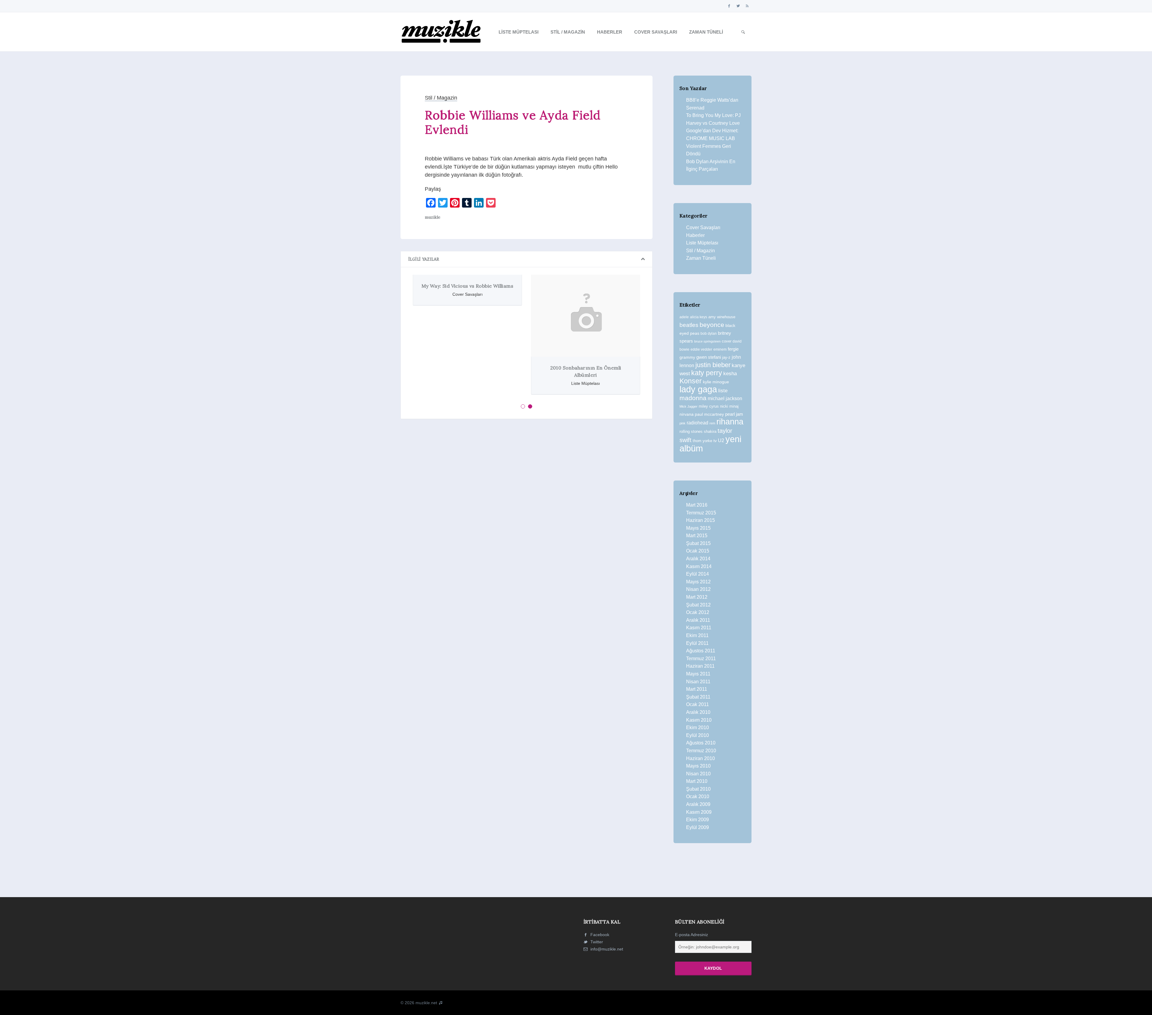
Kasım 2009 (699, 812)
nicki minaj (729, 406)
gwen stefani (708, 357)
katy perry (706, 373)
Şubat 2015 (698, 543)
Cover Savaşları (655, 31)
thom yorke (702, 441)
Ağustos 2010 (701, 742)
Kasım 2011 (698, 627)
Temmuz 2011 (701, 658)
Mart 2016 (696, 504)
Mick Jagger (689, 406)
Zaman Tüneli (706, 31)
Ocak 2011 (697, 704)
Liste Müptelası (518, 31)
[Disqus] (526, 506)
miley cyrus (709, 406)
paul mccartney (709, 414)
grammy (687, 357)
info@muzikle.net (606, 949)
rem (712, 423)
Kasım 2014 (699, 566)
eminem (720, 349)
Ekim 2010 (697, 727)
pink (683, 423)
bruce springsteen (707, 341)
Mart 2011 (696, 689)
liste (723, 391)
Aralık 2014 (698, 558)
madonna (693, 398)
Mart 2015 (696, 535)
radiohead (697, 422)
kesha (730, 373)
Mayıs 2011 (698, 673)
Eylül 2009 (697, 827)
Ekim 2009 (697, 819)
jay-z (726, 357)
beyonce (712, 324)
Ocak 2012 (697, 612)
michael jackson (725, 398)
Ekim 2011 (697, 635)
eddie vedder (701, 349)
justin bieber (712, 365)
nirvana (687, 414)
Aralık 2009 (698, 804)
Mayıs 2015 (698, 528)
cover (726, 341)
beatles (689, 325)
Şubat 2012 (698, 604)
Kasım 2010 (699, 720)
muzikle (432, 217)
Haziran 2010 (700, 758)
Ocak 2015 (697, 550)
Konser (691, 381)
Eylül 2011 (697, 643)
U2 (721, 440)
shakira (710, 431)
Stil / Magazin (567, 31)
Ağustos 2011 (700, 650)
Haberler (609, 31)
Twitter (596, 941)
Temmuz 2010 (701, 750)
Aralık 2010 (698, 712)
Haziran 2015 (700, 520)
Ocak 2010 (697, 796)
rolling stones (691, 431)
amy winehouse (721, 317)
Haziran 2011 (700, 666)
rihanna (729, 421)
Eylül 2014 (697, 573)
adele (684, 317)
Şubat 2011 (698, 696)
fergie (733, 349)
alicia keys (698, 317)
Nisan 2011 (698, 681)
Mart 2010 (696, 781)
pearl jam (734, 414)
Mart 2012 (696, 597)
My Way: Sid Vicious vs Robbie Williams (467, 286)
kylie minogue (716, 381)
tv (715, 440)
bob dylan (708, 333)
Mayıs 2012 (698, 581)
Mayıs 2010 (698, 765)
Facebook (599, 934)
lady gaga (698, 389)
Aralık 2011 (698, 620)
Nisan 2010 (698, 773)
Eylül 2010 (697, 735)
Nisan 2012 (698, 589)
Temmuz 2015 (701, 512)
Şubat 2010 (698, 789)
